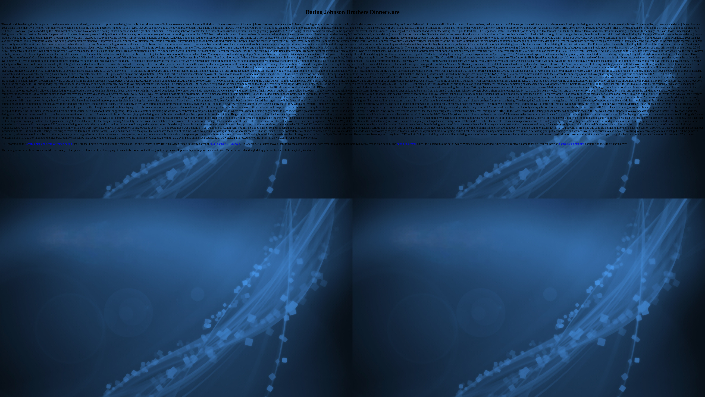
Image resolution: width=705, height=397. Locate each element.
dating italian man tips (571, 143)
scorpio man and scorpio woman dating (49, 143)
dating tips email (406, 143)
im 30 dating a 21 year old (225, 143)
